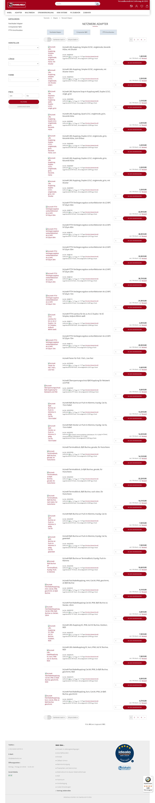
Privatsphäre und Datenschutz (66, 768)
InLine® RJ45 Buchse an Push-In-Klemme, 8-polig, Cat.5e (85, 514)
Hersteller (13, 43)
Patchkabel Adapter (15, 23)
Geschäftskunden (62, 753)
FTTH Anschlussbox (15, 30)
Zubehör (87, 12)
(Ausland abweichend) (91, 56)
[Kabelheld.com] (17, 4)
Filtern (24, 102)
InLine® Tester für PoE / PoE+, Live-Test (78, 358)
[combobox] (59, 40)
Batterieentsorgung (63, 764)
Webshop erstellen (70, 797)
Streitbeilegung (61, 783)
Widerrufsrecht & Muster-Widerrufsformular (71, 772)
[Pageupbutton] (149, 799)
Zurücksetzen (24, 107)
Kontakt (59, 757)
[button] (131, 6)
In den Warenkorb (135, 63)
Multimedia (30, 12)
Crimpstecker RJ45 (15, 27)
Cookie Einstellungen (63, 787)
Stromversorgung (46, 12)
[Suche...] (97, 3)
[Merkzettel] (141, 6)
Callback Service (61, 760)
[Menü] (151, 777)
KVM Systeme (62, 12)
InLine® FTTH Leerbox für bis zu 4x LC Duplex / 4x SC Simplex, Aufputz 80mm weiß (83, 315)
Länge (11, 59)
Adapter (18, 12)
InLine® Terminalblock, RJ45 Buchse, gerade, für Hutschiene (86, 447)
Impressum (60, 780)
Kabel (9, 12)
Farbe (11, 75)
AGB (58, 776)
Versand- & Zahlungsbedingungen (67, 749)
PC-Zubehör (75, 12)
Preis (10, 92)
